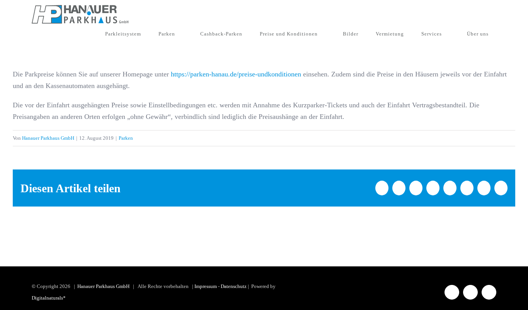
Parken (126, 138)
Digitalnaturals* (49, 298)
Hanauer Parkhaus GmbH (48, 138)
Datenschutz (234, 286)
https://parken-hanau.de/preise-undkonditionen (236, 74)
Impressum (205, 286)
